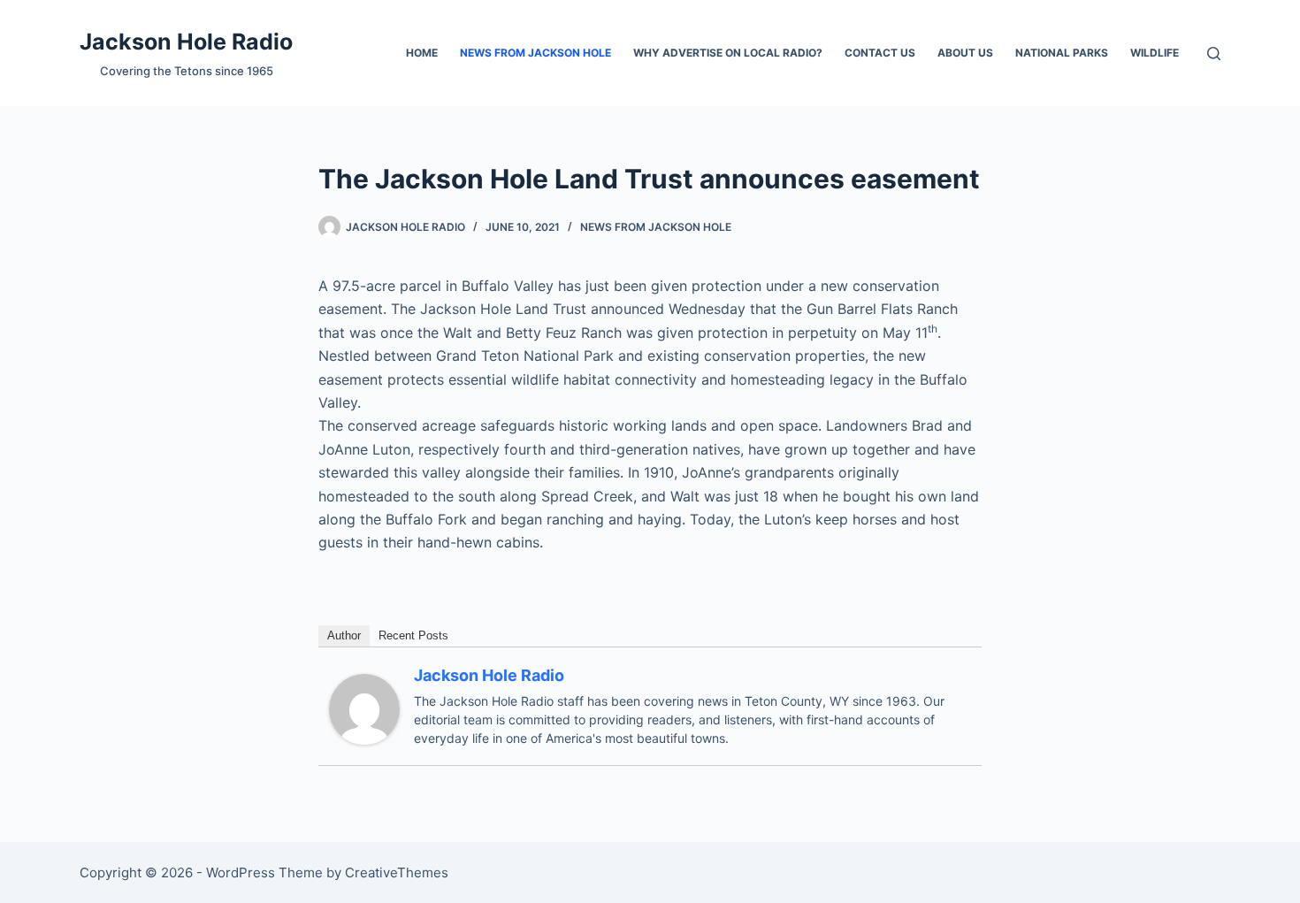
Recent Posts (413, 635)
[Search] (1213, 53)
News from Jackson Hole (535, 52)
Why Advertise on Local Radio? (727, 52)
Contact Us (880, 52)
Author (344, 635)
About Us (965, 52)
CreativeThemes (396, 872)
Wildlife (1154, 52)
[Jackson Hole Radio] (364, 707)
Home (422, 52)
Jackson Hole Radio (186, 41)
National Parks (1061, 52)
